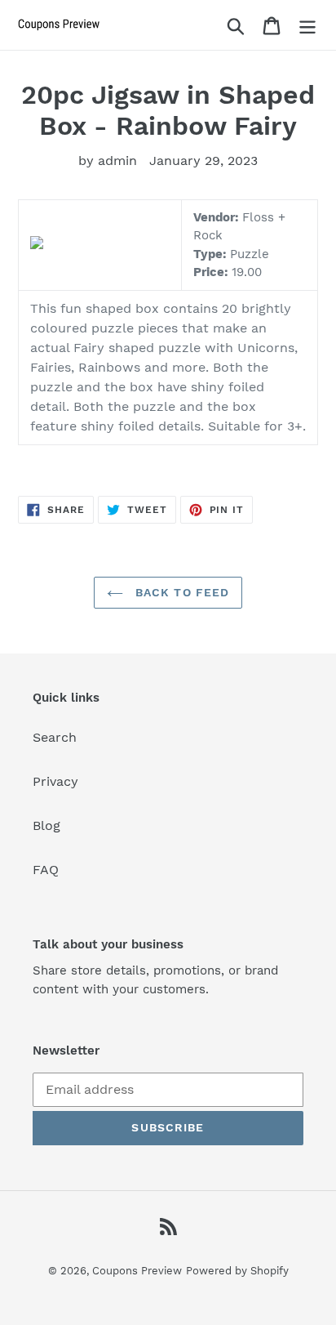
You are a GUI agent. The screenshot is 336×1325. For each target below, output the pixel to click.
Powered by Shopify (237, 1271)
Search (55, 737)
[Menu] (307, 25)
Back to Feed (180, 592)
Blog (46, 825)
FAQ (46, 869)
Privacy (55, 781)
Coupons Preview (137, 1271)
